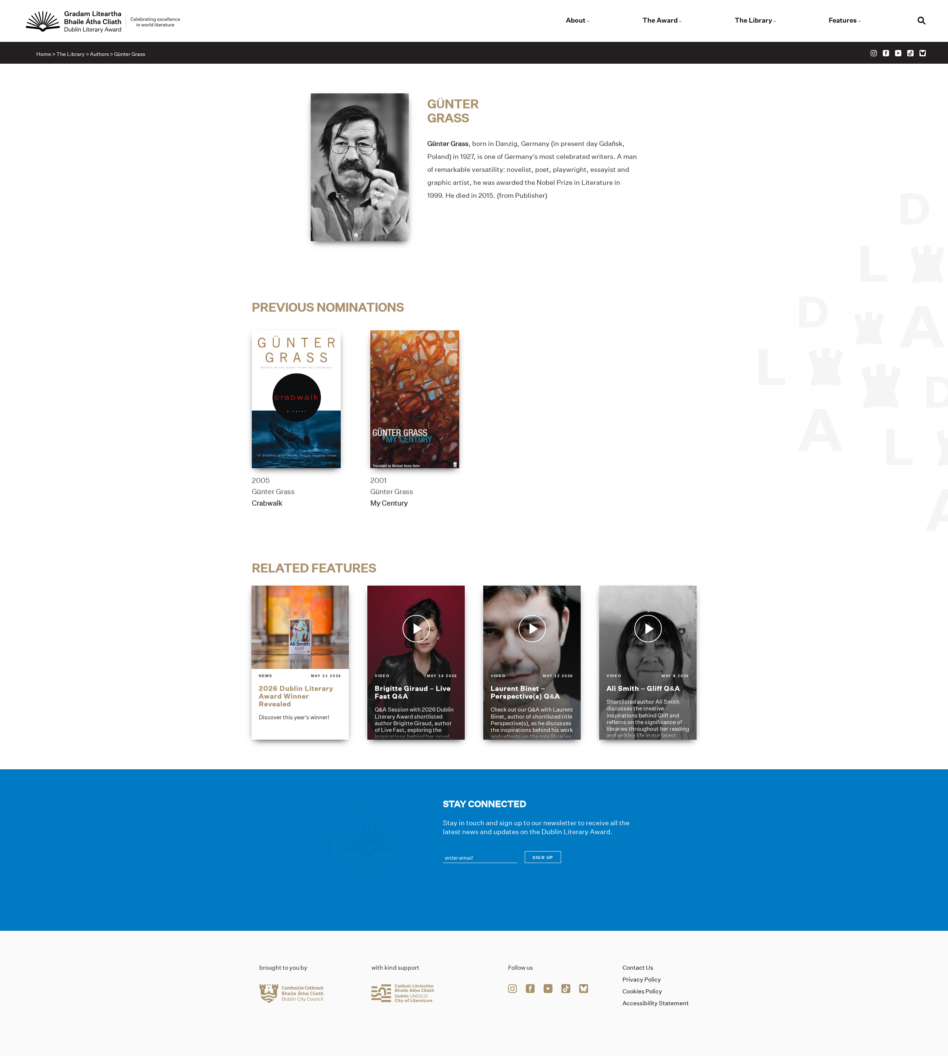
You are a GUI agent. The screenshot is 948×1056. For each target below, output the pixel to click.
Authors (99, 54)
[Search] (922, 21)
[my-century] (414, 399)
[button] (575, 183)
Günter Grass (273, 491)
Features (843, 20)
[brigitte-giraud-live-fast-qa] (416, 663)
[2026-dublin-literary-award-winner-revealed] (300, 663)
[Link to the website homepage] (103, 22)
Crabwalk (267, 503)
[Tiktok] (910, 53)
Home (43, 54)
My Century (389, 503)
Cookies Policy (642, 991)
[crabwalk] (296, 399)
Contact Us (637, 967)
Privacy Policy (641, 979)
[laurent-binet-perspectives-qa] (532, 663)
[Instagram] (874, 53)
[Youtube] (898, 53)
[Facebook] (886, 53)
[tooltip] (575, 183)
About (575, 20)
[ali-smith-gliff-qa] (648, 663)
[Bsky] (922, 53)
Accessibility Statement (655, 1003)
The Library (753, 20)
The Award (660, 20)
